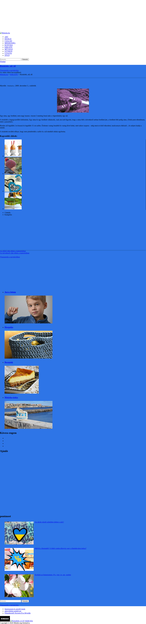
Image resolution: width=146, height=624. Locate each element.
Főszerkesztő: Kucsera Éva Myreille (18, 613)
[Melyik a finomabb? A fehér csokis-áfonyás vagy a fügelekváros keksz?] (19, 559)
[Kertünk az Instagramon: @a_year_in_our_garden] (19, 585)
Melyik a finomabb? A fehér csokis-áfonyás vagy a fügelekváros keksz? (60, 548)
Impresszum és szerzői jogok (15, 609)
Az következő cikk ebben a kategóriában (14, 253)
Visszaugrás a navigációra (9, 70)
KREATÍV (17, 215)
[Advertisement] (68, 16)
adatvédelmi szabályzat (13, 611)
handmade (15, 213)
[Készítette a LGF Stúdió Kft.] (21, 621)
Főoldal (2, 62)
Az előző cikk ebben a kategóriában (13, 251)
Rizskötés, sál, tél (8, 66)
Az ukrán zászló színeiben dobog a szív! (49, 522)
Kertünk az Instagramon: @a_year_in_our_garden (53, 575)
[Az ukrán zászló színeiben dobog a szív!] (19, 533)
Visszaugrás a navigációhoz (10, 257)
